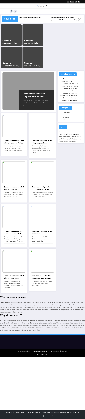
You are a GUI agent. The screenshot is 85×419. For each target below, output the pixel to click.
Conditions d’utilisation (40, 351)
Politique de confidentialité (58, 351)
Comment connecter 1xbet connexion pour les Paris (31, 42)
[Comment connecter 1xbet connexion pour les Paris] (42, 261)
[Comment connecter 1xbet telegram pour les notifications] (42, 126)
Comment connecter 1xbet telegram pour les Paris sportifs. (10, 64)
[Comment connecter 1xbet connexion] (42, 217)
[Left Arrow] (76, 19)
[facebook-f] (68, 2)
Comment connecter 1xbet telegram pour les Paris (10, 42)
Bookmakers (66, 117)
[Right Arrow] (79, 19)
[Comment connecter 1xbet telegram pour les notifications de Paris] (14, 261)
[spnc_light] (15, 11)
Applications (66, 112)
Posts (64, 120)
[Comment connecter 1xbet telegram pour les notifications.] (14, 172)
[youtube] (79, 2)
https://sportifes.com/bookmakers (69, 134)
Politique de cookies (23, 351)
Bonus (64, 115)
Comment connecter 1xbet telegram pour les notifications (24, 18)
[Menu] (6, 11)
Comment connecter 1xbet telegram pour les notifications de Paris (32, 64)
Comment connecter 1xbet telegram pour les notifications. (60, 18)
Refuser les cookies (49, 416)
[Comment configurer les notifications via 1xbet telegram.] (42, 172)
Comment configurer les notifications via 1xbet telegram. (41, 188)
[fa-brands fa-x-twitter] (71, 2)
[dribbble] (73, 2)
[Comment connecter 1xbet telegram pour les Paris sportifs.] (14, 126)
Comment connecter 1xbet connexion (42, 232)
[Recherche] (11, 11)
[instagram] (76, 2)
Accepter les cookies (36, 416)
